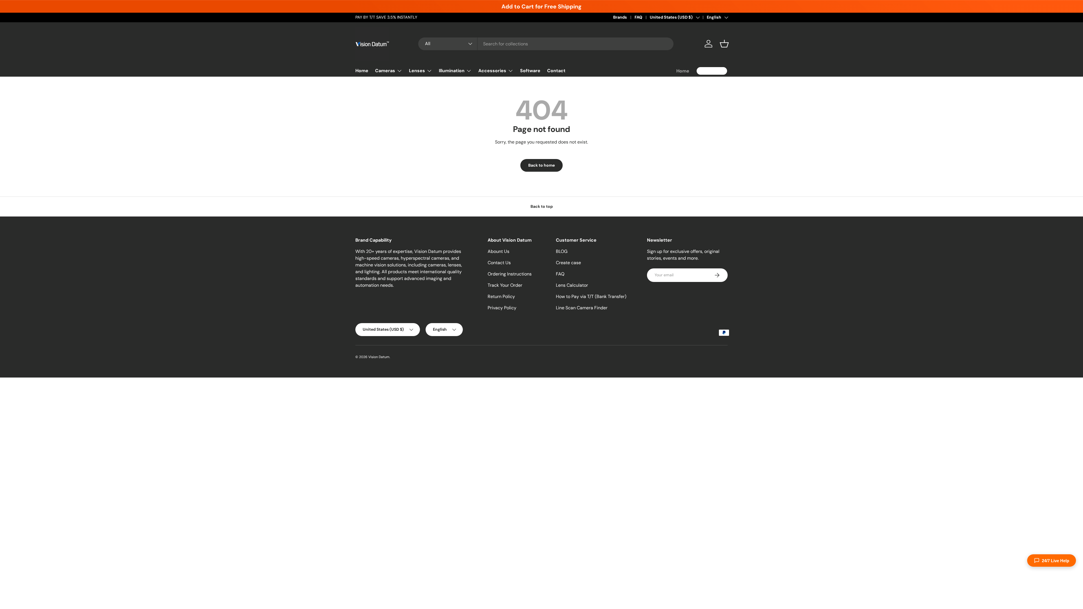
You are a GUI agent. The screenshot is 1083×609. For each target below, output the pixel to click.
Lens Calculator (572, 285)
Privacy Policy (502, 308)
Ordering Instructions (510, 274)
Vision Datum (378, 357)
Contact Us (499, 263)
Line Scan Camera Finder (581, 308)
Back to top (542, 206)
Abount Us (498, 251)
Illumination (452, 71)
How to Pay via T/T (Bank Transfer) (591, 296)
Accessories (492, 71)
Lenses (417, 71)
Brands (620, 17)
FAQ (638, 17)
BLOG (561, 251)
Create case (568, 263)
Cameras (385, 71)
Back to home (541, 165)
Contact (556, 71)
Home (361, 71)
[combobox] (545, 43)
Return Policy (501, 296)
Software (530, 71)
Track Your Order (505, 285)
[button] (724, 43)
